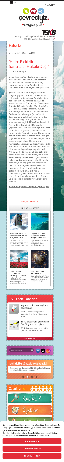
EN (15, 2)
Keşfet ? (29, 399)
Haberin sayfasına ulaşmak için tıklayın (29, 186)
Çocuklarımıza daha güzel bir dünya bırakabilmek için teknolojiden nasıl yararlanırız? (30, 369)
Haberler (15, 45)
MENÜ (50, 5)
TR (11, 2)
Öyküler (29, 411)
